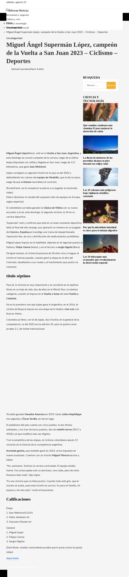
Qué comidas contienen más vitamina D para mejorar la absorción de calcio (97, 128)
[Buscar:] (111, 85)
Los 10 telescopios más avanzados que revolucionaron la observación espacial (99, 259)
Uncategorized (14, 38)
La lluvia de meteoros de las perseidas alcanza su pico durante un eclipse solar (97, 160)
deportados (12, 558)
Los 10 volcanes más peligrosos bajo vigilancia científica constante (99, 193)
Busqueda (91, 77)
